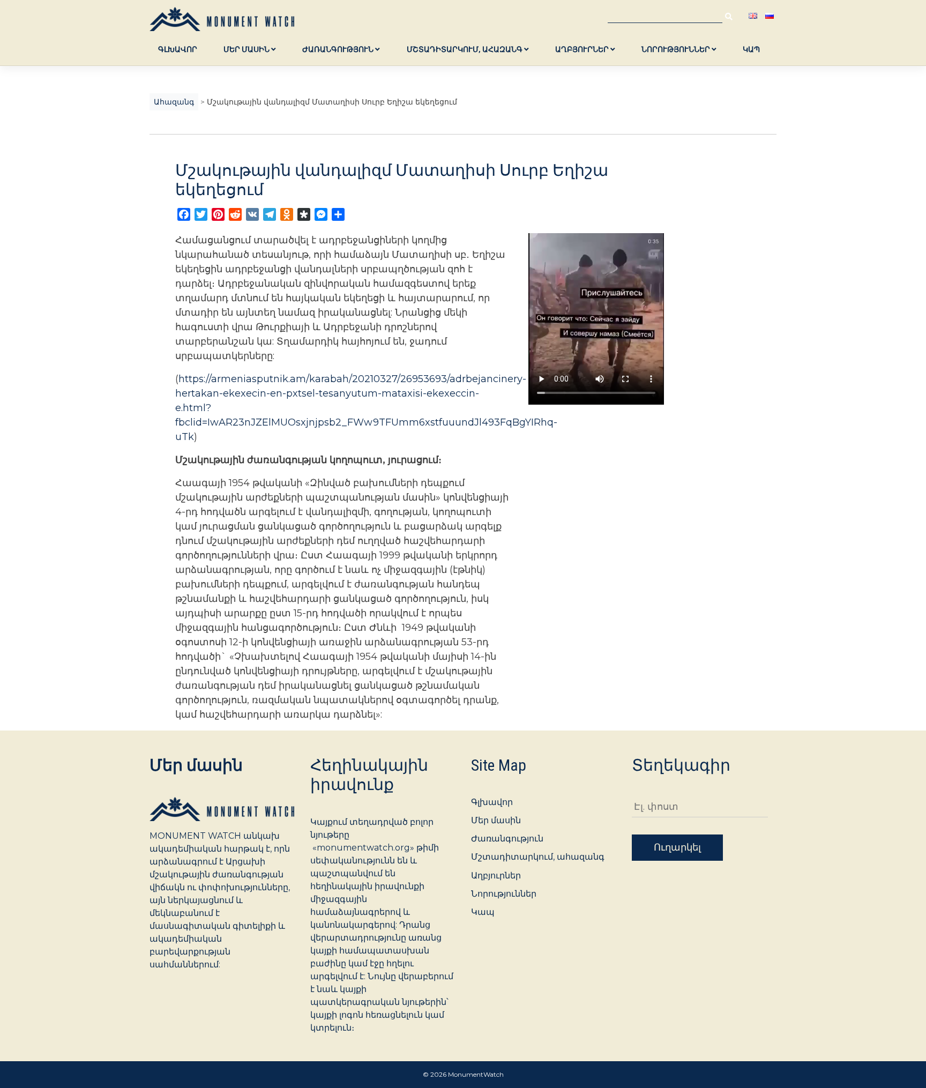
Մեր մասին (247, 49)
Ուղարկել (677, 847)
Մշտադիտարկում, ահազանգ (465, 49)
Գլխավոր (177, 49)
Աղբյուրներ (582, 49)
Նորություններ (676, 49)
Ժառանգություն (338, 49)
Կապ (751, 49)
